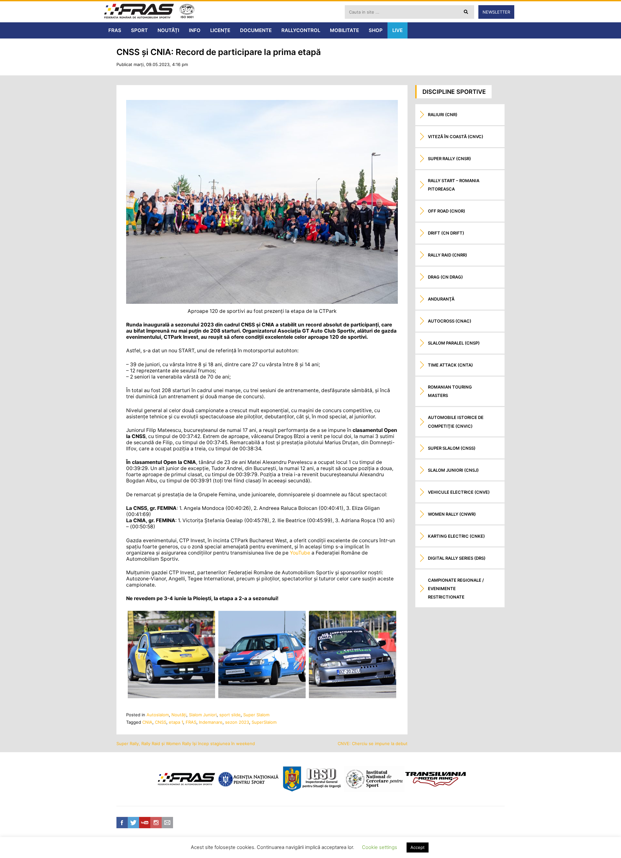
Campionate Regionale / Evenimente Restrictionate (456, 589)
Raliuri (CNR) (442, 114)
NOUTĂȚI (168, 30)
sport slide (230, 714)
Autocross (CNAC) (449, 321)
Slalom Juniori (203, 714)
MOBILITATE (344, 30)
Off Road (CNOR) (446, 211)
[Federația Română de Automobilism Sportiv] (139, 11)
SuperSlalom (264, 722)
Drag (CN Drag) (445, 277)
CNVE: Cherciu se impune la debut (373, 743)
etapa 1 (176, 722)
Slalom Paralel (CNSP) (454, 343)
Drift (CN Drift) (446, 233)
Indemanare (211, 722)
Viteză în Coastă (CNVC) (455, 136)
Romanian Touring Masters (450, 391)
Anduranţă (441, 299)
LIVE (397, 30)
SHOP (376, 30)
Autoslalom (158, 714)
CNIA (147, 722)
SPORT (139, 30)
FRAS (114, 30)
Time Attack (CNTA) (450, 365)
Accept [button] (417, 847)
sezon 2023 (237, 722)
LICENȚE (220, 30)
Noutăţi (178, 714)
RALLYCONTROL (300, 30)
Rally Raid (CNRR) (447, 255)
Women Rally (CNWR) (452, 514)
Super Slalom (256, 714)
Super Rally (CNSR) (449, 158)
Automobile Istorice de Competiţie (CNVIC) (456, 421)
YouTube (300, 553)
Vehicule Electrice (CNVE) (459, 492)
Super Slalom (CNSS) (451, 448)
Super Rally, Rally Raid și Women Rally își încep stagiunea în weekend (185, 743)
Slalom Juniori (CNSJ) (453, 470)
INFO (195, 30)
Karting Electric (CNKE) (456, 536)
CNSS (160, 722)
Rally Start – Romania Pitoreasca (453, 185)
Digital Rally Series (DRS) (456, 558)
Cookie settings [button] (379, 847)
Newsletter (496, 12)
